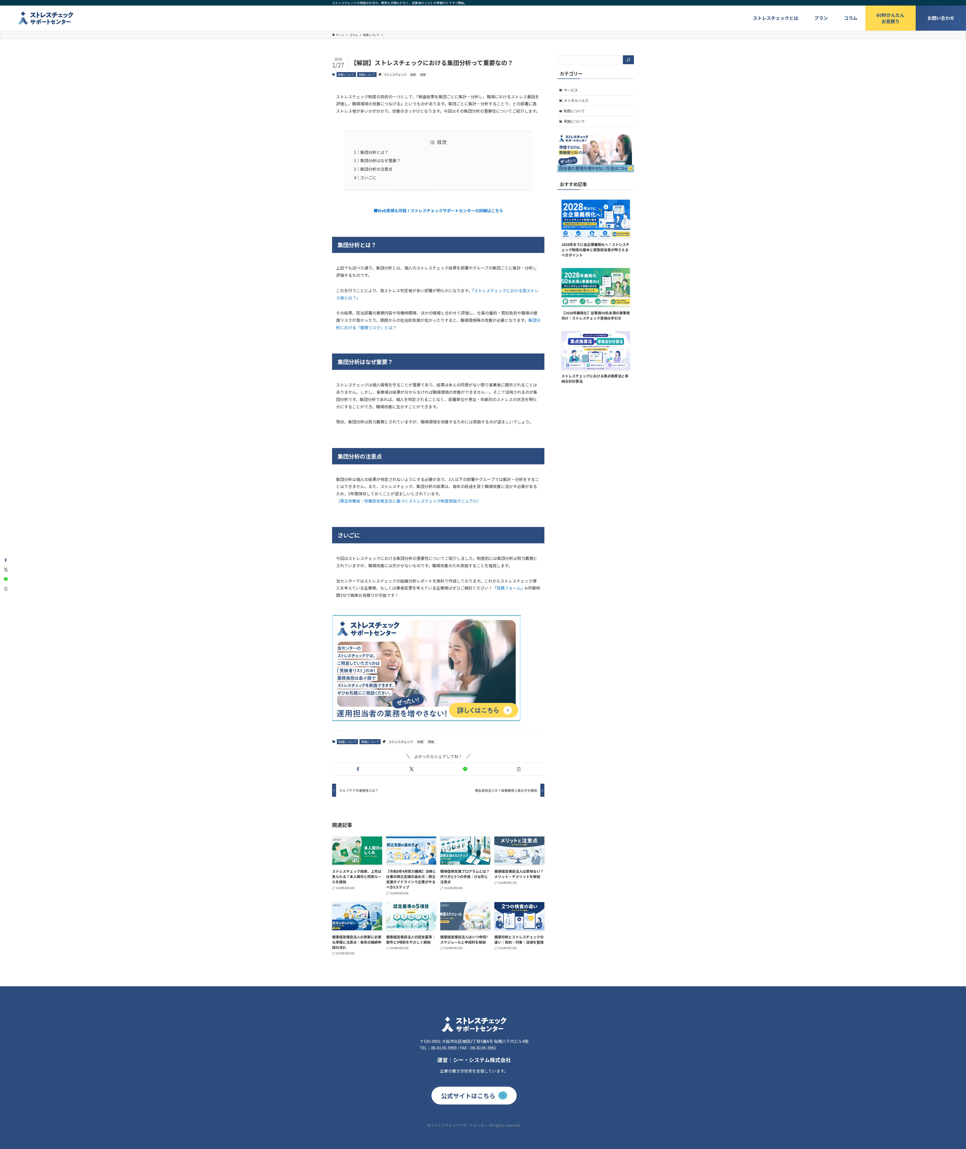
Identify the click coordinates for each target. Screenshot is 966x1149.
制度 (413, 74)
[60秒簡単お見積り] (890, 18)
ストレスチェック (395, 74)
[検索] (628, 59)
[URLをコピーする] (518, 769)
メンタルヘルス (576, 100)
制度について (346, 74)
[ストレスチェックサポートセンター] (45, 18)
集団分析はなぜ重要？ (380, 160)
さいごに (368, 177)
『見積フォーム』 (509, 588)
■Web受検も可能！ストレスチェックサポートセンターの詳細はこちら (438, 210)
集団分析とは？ (374, 152)
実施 (423, 74)
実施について (367, 74)
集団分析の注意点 (376, 169)
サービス (571, 90)
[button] (358, 769)
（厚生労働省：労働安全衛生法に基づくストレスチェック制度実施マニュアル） (408, 501)
